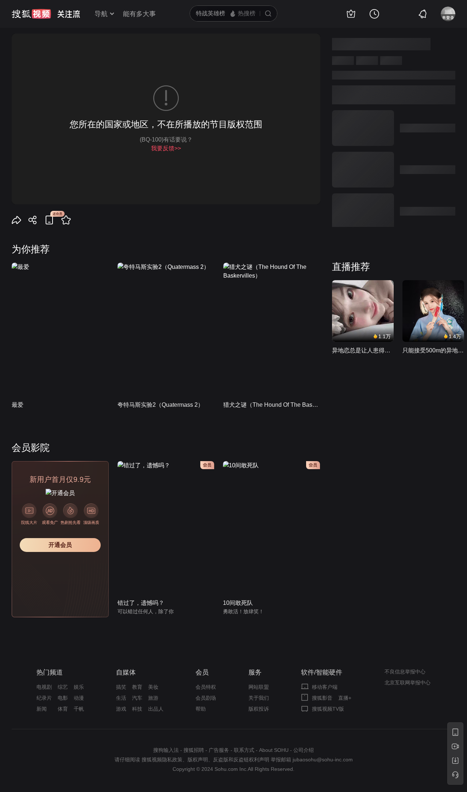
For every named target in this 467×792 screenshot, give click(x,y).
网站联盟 (258, 687)
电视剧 (44, 687)
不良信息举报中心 (405, 672)
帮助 (201, 709)
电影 (63, 698)
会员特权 (206, 687)
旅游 (153, 698)
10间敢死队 (238, 603)
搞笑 (121, 687)
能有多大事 (139, 14)
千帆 (79, 709)
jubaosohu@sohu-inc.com (323, 759)
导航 (101, 14)
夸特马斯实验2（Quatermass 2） (160, 405)
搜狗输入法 (166, 750)
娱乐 (79, 687)
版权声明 (198, 759)
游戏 (121, 709)
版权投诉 (258, 709)
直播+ (344, 698)
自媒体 (126, 672)
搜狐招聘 (194, 750)
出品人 (155, 709)
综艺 (63, 687)
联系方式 (244, 750)
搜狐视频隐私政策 (162, 759)
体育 (63, 709)
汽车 (137, 698)
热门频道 (49, 672)
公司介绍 (303, 750)
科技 (137, 709)
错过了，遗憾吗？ (140, 603)
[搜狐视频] (31, 13)
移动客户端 (324, 687)
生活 (121, 698)
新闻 (41, 709)
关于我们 (258, 698)
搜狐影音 (322, 698)
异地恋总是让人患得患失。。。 (363, 350)
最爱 (17, 405)
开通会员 (60, 545)
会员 (202, 672)
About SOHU (274, 750)
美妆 (153, 687)
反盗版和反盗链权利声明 (241, 759)
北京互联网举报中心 (408, 682)
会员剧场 (206, 698)
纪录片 (44, 698)
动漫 (79, 698)
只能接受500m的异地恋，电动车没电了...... (433, 350)
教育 (137, 687)
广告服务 (219, 750)
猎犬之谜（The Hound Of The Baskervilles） (271, 405)
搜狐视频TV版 (328, 709)
